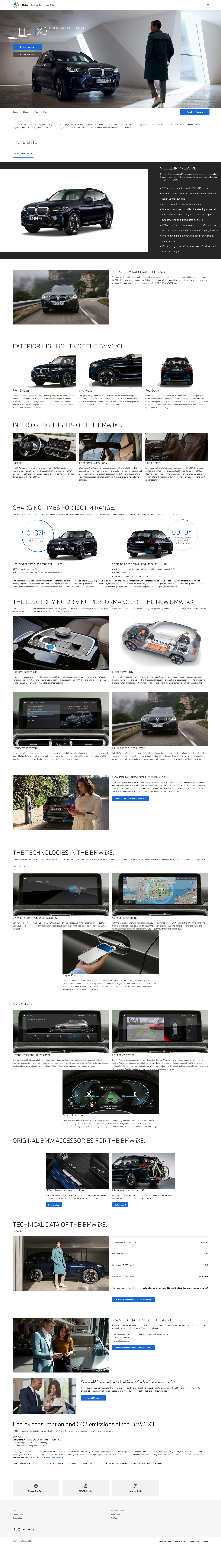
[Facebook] (14, 1529)
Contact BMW (18, 1514)
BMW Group (115, 1514)
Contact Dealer (18, 1518)
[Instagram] (19, 1529)
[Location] (208, 5)
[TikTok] (34, 1529)
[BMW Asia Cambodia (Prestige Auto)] (16, 5)
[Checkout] (203, 5)
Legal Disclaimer (164, 1541)
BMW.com (114, 1518)
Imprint (205, 1541)
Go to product (54, 1205)
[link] (130, 798)
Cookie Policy (194, 1541)
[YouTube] (24, 1529)
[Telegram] (29, 1529)
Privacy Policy (180, 1541)
